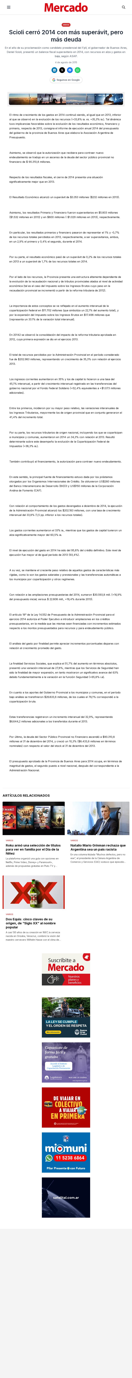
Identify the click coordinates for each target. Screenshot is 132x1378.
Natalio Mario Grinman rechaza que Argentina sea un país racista (98, 847)
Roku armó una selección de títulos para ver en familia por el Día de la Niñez (33, 849)
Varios (66, 25)
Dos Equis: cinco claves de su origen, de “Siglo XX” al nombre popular (31, 923)
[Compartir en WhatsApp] (77, 70)
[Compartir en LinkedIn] (54, 70)
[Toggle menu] (8, 7)
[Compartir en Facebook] (70, 70)
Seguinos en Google (68, 79)
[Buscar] (123, 7)
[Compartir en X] (62, 70)
